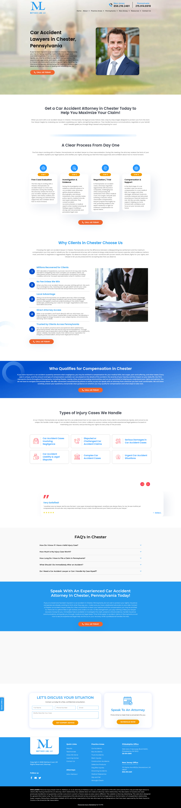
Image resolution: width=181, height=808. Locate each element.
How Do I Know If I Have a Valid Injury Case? (59, 545)
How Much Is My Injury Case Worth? (55, 552)
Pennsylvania (143, 3)
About (85, 11)
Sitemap (47, 764)
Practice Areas (96, 11)
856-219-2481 (127, 772)
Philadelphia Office (130, 744)
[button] (142, 484)
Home (79, 11)
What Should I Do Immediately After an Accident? (61, 565)
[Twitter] (40, 778)
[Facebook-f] (31, 778)
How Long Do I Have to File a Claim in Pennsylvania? (62, 558)
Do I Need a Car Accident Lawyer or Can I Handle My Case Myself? (68, 571)
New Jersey (119, 3)
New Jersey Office (130, 763)
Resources (135, 11)
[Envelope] (35, 778)
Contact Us (146, 11)
